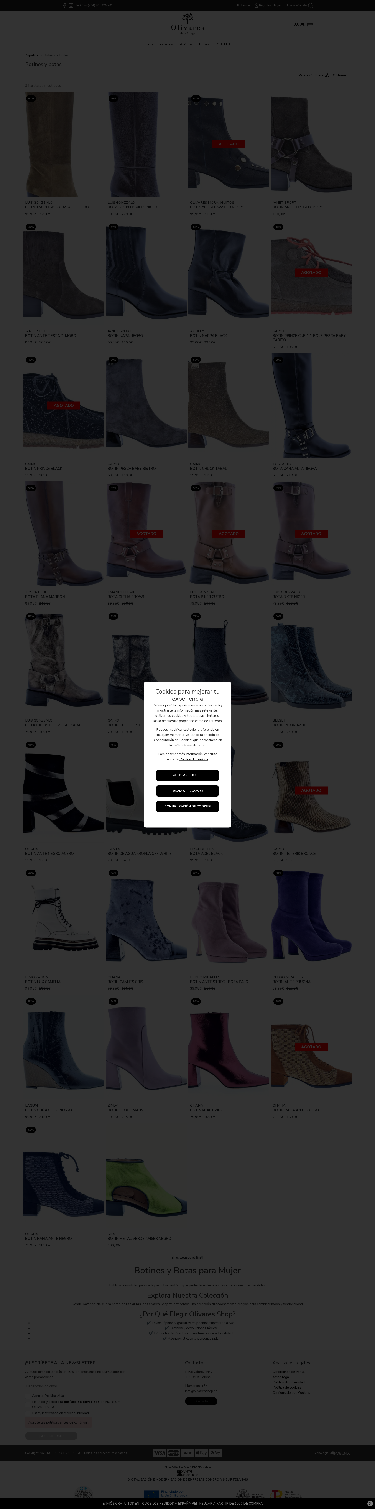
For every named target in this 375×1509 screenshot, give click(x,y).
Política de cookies (193, 759)
